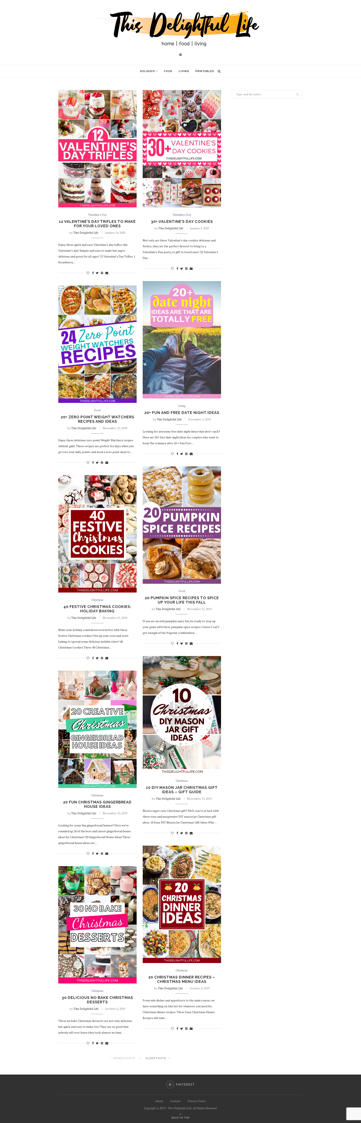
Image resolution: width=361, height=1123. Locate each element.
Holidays (147, 71)
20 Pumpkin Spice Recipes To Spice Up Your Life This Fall (182, 600)
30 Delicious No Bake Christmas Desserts (97, 999)
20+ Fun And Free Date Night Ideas (181, 412)
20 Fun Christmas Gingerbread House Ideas (97, 804)
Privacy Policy (197, 1101)
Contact (175, 1101)
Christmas (97, 600)
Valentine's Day (97, 215)
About (159, 1101)
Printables (204, 71)
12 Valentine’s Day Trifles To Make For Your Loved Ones (97, 223)
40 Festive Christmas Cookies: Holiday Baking (97, 608)
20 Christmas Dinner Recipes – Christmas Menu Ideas (181, 979)
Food (168, 71)
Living (184, 71)
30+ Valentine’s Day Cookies (182, 221)
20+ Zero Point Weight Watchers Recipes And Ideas (97, 419)
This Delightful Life (85, 233)
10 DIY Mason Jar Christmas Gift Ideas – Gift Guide (182, 789)
